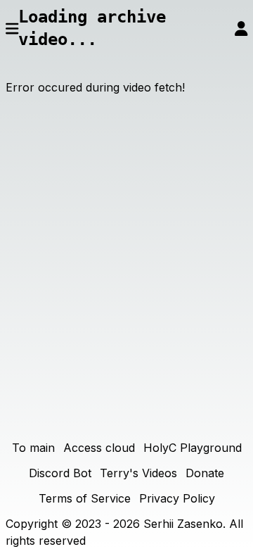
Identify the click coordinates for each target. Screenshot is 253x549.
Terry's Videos (138, 473)
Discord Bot (60, 473)
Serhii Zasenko (183, 524)
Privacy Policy (177, 498)
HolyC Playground (192, 448)
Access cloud (99, 448)
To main (33, 448)
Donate (205, 473)
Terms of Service (85, 498)
